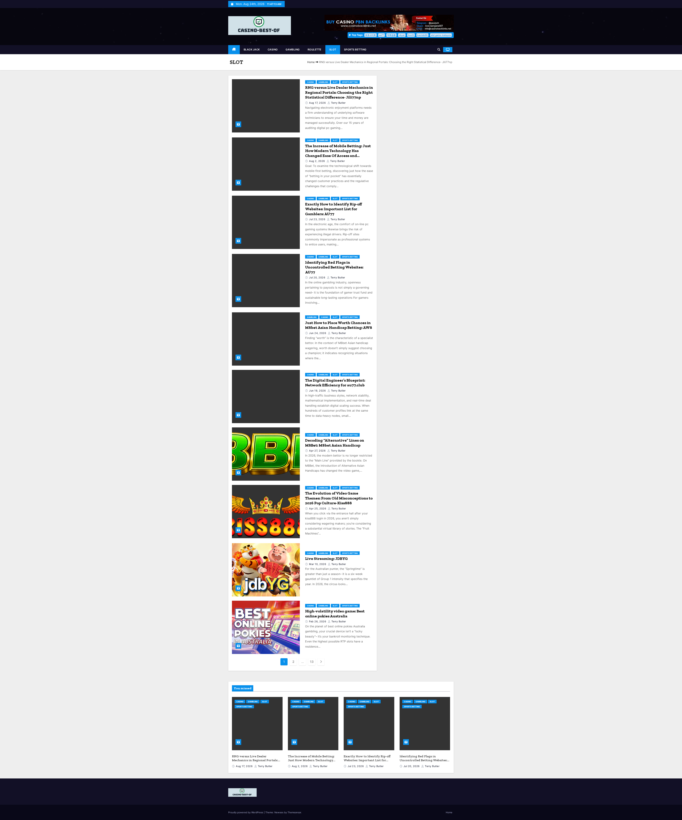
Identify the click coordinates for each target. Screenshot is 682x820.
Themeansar (294, 812)
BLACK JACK (252, 49)
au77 (381, 35)
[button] (438, 49)
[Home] (234, 49)
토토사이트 (370, 35)
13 (311, 662)
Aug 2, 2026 (317, 160)
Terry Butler (338, 102)
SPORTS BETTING (355, 49)
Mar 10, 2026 (318, 564)
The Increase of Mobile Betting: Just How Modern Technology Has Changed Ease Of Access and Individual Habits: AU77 (338, 153)
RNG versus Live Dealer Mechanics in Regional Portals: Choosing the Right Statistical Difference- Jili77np (339, 92)
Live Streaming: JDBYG (326, 558)
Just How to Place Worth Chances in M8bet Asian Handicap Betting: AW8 (338, 325)
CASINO (273, 49)
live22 (411, 35)
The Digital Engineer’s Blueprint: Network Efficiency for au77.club (335, 383)
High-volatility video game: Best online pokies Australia (335, 613)
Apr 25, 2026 (318, 508)
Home (311, 62)
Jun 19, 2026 (318, 390)
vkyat (402, 35)
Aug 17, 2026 (318, 102)
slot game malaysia (441, 35)
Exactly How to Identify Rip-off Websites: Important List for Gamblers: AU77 (333, 209)
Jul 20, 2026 (317, 277)
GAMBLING (293, 49)
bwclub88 (422, 35)
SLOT (332, 49)
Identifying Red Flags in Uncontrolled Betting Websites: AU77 (334, 267)
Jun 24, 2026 (318, 333)
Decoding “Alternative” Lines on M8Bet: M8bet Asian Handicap (334, 443)
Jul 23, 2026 (317, 219)
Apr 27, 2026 (317, 450)
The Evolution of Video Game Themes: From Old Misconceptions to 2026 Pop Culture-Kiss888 (339, 498)
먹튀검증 (391, 35)
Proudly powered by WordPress (246, 812)
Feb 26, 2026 (318, 621)
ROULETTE (314, 49)
